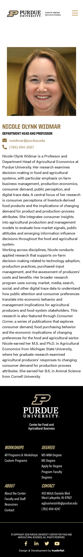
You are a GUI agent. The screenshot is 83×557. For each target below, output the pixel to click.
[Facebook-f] (26, 543)
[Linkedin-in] (36, 543)
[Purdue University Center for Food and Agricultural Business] (39, 13)
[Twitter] (46, 543)
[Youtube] (57, 543)
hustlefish (58, 550)
